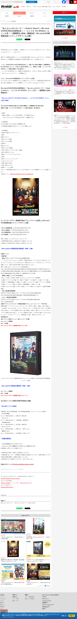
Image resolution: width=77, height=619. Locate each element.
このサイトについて (46, 600)
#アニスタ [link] (29, 483)
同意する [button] (72, 615)
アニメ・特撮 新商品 (29, 596)
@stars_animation (6, 483)
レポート (45, 13)
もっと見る (64, 38)
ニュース (19, 13)
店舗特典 (32, 16)
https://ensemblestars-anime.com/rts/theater (21, 174)
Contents (23, 6)
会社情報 (64, 6)
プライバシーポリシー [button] (8, 617)
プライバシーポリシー (47, 604)
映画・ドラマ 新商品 (29, 598)
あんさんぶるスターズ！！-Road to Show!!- (25, 502)
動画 (6, 16)
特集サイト (29, 6)
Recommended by (41, 585)
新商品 (26, 594)
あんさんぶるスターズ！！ (8, 502)
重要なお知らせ (45, 598)
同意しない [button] (64, 615)
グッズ (44, 16)
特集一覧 (19, 16)
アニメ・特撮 (41, 6)
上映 (54, 6)
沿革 (43, 608)
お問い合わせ (45, 606)
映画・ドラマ (48, 6)
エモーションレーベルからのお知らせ (50, 594)
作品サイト (15, 596)
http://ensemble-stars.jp (7, 487)
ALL (7, 13)
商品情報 (44, 596)
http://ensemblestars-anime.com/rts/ (23, 464)
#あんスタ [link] (23, 483)
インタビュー (32, 13)
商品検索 (31, 1)
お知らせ (58, 6)
